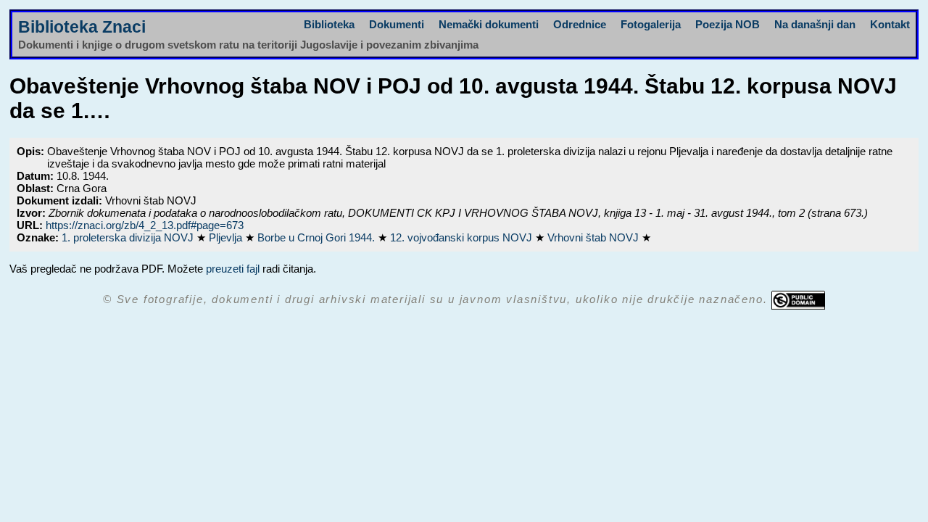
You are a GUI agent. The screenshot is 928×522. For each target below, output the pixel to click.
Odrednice (579, 24)
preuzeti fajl (233, 268)
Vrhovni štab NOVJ (594, 237)
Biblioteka (329, 24)
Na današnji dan (815, 24)
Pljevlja (227, 237)
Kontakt (890, 24)
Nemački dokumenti (489, 24)
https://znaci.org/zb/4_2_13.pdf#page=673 (145, 225)
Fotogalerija (651, 24)
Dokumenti (396, 24)
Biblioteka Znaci (82, 27)
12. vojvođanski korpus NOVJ (462, 237)
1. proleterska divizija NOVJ (129, 237)
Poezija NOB (727, 24)
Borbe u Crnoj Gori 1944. (317, 237)
